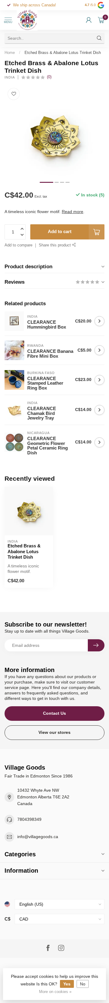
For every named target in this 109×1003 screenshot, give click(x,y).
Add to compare (18, 245)
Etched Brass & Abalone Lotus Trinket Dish (63, 52)
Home (10, 52)
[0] (101, 20)
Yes (67, 983)
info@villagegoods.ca (37, 836)
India (10, 77)
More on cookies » (55, 992)
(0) (49, 77)
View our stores (54, 732)
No (82, 983)
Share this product (55, 245)
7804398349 (29, 819)
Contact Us (54, 713)
